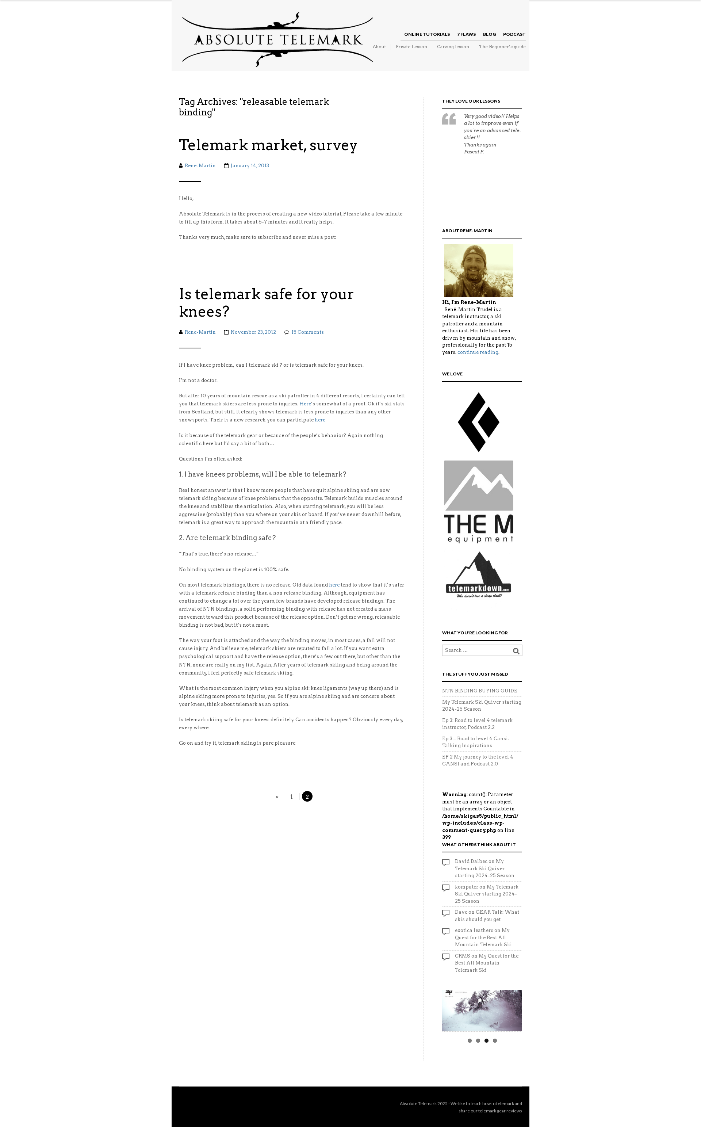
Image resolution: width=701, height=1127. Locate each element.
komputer (466, 887)
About (379, 46)
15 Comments (307, 332)
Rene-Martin (200, 165)
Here (305, 403)
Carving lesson (453, 46)
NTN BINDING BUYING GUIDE (479, 691)
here (320, 420)
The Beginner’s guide (502, 46)
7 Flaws (466, 34)
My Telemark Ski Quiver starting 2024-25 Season (484, 868)
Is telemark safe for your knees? (266, 302)
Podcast (514, 34)
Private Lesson (411, 46)
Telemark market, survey (268, 145)
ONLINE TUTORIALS (427, 34)
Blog (489, 34)
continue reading (477, 352)
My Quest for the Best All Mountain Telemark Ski (483, 937)
